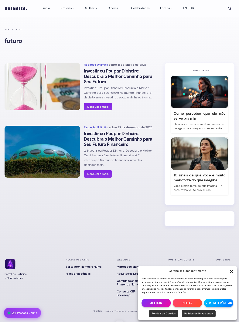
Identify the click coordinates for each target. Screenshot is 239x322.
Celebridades (140, 8)
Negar (187, 303)
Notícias (66, 8)
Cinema (113, 8)
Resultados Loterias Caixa (135, 274)
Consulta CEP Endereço (126, 293)
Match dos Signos (129, 267)
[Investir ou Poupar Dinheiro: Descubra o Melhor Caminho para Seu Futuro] (42, 86)
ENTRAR (188, 8)
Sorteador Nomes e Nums (83, 267)
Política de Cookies (164, 313)
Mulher (89, 8)
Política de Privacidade (198, 313)
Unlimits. (16, 8)
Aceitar (156, 303)
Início (46, 8)
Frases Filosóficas (78, 274)
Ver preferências (218, 303)
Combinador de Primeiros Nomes (129, 282)
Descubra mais (98, 107)
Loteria (165, 8)
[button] (231, 271)
